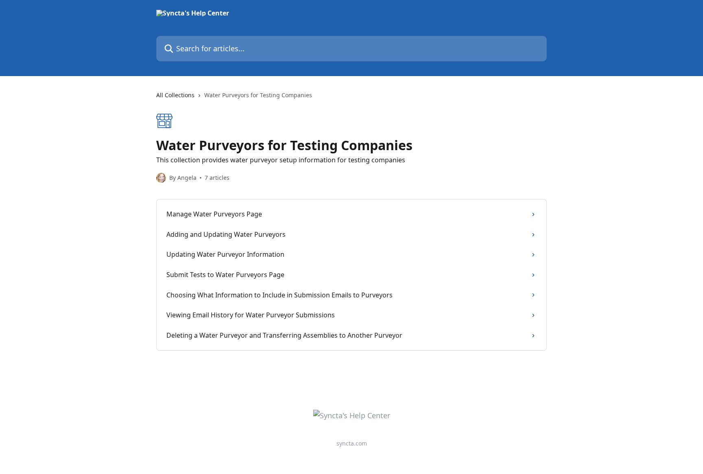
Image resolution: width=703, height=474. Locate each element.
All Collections (175, 95)
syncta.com (351, 443)
